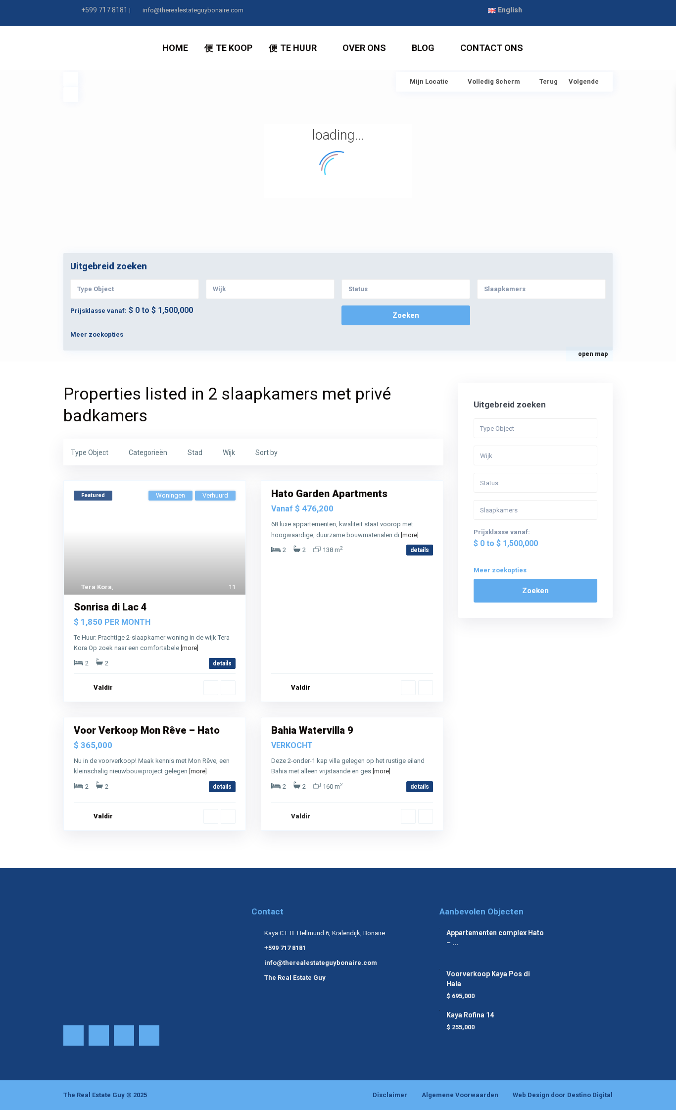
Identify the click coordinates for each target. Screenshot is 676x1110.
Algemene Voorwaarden (460, 1095)
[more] (189, 648)
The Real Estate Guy (295, 977)
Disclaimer (390, 1095)
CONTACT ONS (491, 48)
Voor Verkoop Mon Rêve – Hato (147, 730)
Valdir (103, 687)
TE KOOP (234, 48)
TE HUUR (298, 48)
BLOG (423, 48)
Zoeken (535, 590)
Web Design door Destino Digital (563, 1095)
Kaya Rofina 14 (470, 1015)
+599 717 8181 (104, 10)
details (222, 663)
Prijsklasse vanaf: (98, 310)
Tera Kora (96, 587)
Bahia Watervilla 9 (312, 730)
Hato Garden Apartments (329, 494)
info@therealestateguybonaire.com (320, 962)
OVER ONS (364, 48)
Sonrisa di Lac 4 (110, 607)
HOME (175, 48)
